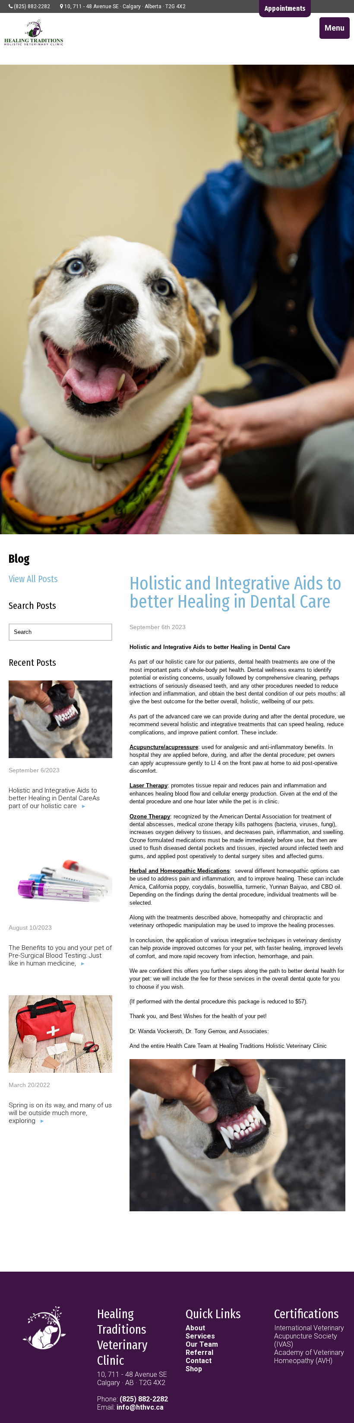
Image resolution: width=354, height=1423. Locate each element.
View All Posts (33, 579)
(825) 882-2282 (144, 1399)
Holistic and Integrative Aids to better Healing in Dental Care (235, 592)
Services (200, 1336)
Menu (335, 27)
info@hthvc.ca (140, 1407)
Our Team (202, 1344)
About (195, 1328)
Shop (194, 1369)
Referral (199, 1352)
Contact (199, 1361)
